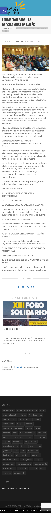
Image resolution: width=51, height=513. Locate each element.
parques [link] (38, 459)
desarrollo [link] (17, 441)
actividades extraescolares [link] (14, 415)
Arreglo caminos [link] (35, 415)
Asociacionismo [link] (9, 419)
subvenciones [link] (9, 468)
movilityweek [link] (26, 459)
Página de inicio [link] (8, 28)
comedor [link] (42, 432)
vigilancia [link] (7, 473)
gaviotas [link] (6, 450)
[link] (3, 10)
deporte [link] (6, 441)
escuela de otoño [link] (10, 446)
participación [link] (8, 464)
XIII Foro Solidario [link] (11, 328)
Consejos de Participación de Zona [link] (17, 437)
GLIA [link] (23, 450)
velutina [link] (33, 468)
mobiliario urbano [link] (10, 459)
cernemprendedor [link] (27, 432)
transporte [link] (22, 468)
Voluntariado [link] (19, 473)
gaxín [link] (15, 450)
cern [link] (15, 432)
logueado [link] (18, 366)
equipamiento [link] (30, 441)
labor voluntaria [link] (22, 455)
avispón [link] (29, 424)
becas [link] (37, 428)
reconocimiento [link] (40, 464)
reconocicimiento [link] (24, 464)
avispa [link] (20, 424)
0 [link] (37, 41)
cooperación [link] (40, 437)
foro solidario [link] (35, 446)
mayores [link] (36, 455)
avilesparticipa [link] (25, 419)
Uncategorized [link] (30, 41)
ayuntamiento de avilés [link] (13, 428)
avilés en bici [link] (8, 424)
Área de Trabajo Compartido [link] (15, 488)
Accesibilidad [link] (8, 410)
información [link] (33, 450)
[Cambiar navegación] (44, 8)
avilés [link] (36, 419)
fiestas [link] (24, 446)
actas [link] (42, 410)
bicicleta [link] (6, 432)
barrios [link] (29, 428)
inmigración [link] (8, 455)
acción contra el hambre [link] (27, 410)
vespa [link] (42, 468)
